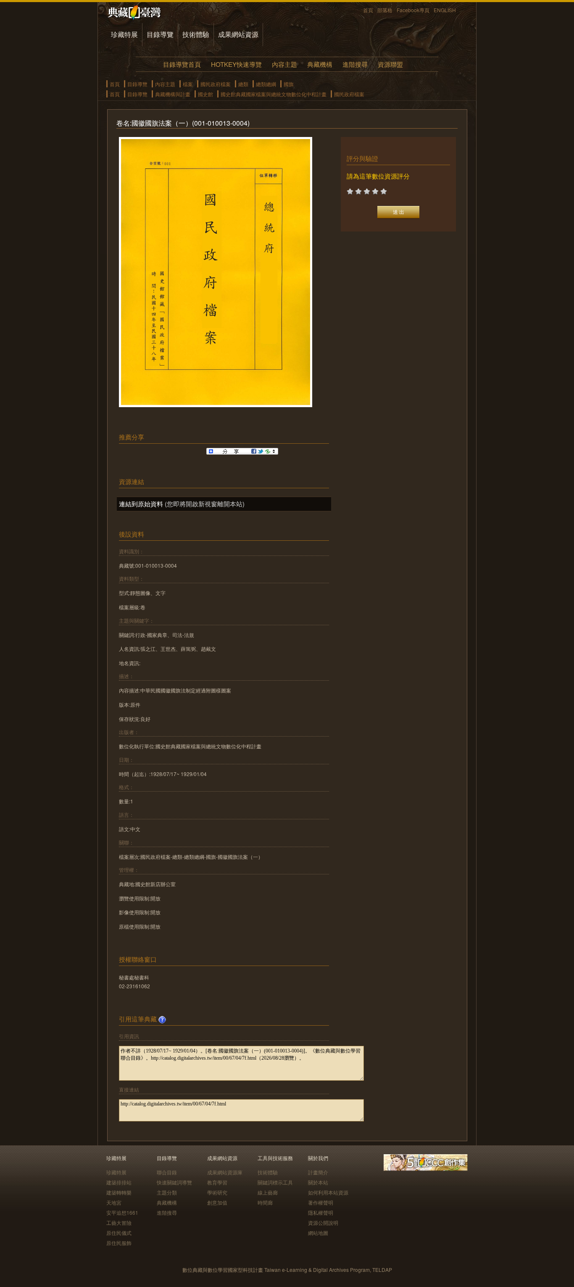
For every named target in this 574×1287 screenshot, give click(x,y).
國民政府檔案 (215, 83)
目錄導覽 (160, 34)
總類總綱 (266, 83)
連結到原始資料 (141, 503)
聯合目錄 (167, 1172)
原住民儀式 (119, 1232)
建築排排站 (119, 1182)
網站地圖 (318, 1232)
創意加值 (217, 1202)
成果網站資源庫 (224, 1172)
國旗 (289, 83)
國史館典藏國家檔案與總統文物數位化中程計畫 (273, 93)
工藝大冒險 (119, 1222)
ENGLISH (445, 9)
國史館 (205, 93)
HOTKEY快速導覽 (236, 64)
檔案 (188, 83)
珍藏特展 (124, 34)
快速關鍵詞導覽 (174, 1182)
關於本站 (318, 1182)
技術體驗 (195, 34)
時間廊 (265, 1202)
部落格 (384, 9)
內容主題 (284, 64)
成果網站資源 (238, 34)
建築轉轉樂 (119, 1192)
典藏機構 (319, 64)
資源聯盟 (390, 64)
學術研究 (217, 1192)
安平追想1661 (122, 1212)
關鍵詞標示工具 (275, 1182)
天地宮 (113, 1202)
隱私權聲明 (320, 1212)
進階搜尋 (355, 64)
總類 (243, 83)
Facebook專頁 (413, 9)
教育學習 (217, 1182)
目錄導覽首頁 (182, 64)
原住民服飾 (119, 1242)
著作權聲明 (320, 1202)
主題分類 (167, 1192)
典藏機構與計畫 (172, 93)
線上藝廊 (268, 1192)
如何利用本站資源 (328, 1192)
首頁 (368, 9)
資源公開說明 (323, 1222)
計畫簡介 (318, 1172)
